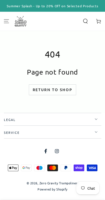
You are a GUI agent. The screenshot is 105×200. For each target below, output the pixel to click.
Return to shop (52, 89)
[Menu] (6, 21)
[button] (85, 21)
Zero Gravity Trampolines (58, 183)
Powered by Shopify (52, 189)
